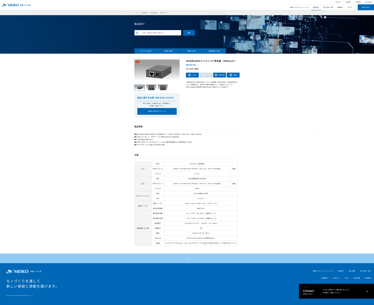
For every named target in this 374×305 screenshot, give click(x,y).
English (369, 2)
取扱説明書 (221, 75)
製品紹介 (316, 7)
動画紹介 (340, 7)
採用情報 (358, 2)
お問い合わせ (366, 7)
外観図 (235, 75)
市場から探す (168, 51)
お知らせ (338, 2)
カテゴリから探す (146, 51)
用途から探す (191, 51)
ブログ (349, 7)
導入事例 (352, 271)
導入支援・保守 (328, 7)
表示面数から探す (214, 51)
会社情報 (348, 2)
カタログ (194, 75)
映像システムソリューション (299, 7)
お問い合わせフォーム (157, 111)
